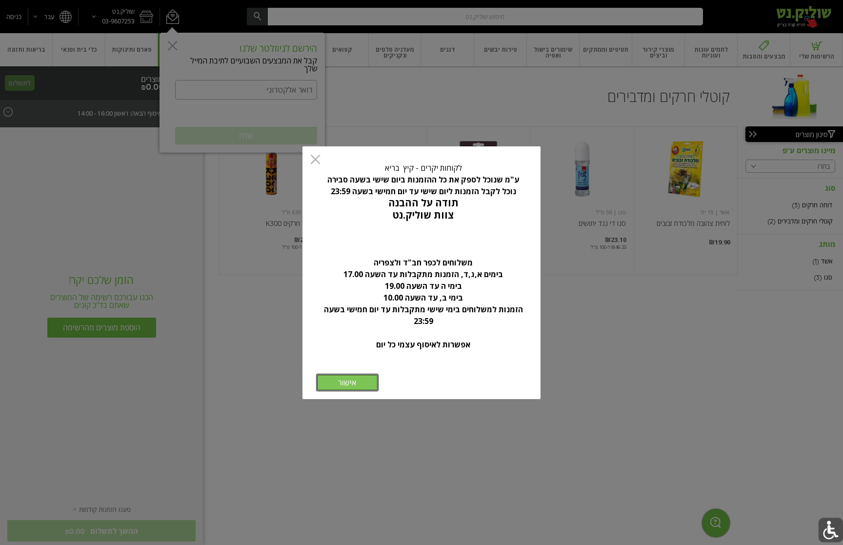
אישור (347, 382)
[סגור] (315, 160)
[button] (830, 530)
